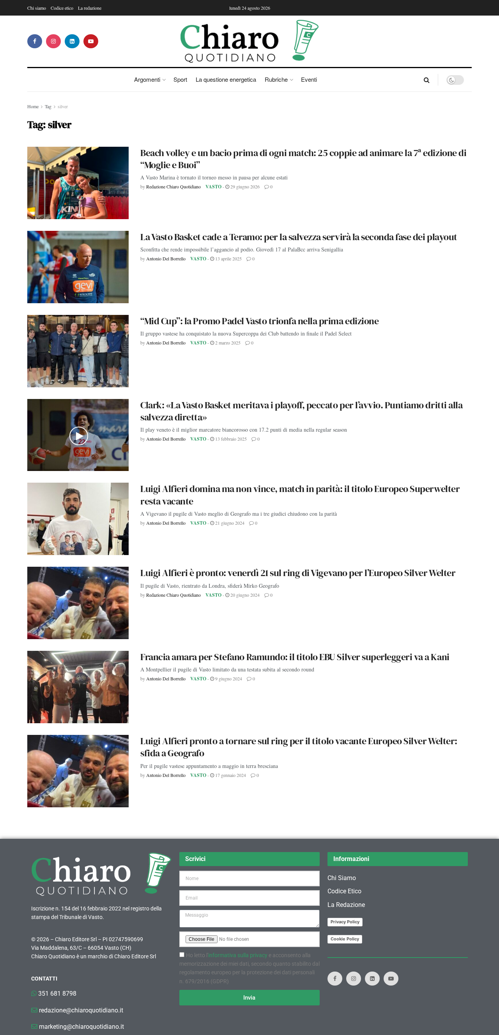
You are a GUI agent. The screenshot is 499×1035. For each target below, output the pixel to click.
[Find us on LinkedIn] (72, 41)
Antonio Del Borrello (166, 258)
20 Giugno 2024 (244, 595)
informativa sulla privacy (237, 955)
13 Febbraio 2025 (230, 439)
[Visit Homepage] (249, 41)
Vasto (213, 186)
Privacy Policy (345, 921)
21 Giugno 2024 (229, 523)
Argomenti (147, 79)
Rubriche (276, 79)
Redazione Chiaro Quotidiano (173, 186)
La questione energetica (226, 79)
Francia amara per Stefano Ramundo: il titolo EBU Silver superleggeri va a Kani (294, 656)
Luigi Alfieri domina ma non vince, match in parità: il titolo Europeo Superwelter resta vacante (300, 494)
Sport (180, 79)
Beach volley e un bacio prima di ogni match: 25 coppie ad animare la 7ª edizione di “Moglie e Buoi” (303, 158)
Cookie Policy (345, 939)
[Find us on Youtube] (90, 41)
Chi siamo (36, 8)
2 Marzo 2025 (227, 342)
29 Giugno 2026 (244, 186)
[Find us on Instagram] (53, 41)
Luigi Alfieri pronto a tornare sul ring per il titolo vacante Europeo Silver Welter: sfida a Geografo (298, 747)
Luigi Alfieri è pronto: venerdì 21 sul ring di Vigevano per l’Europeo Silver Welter (297, 572)
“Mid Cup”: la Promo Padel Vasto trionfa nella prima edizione (259, 321)
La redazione (89, 8)
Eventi (309, 79)
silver (63, 106)
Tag (48, 106)
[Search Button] (427, 79)
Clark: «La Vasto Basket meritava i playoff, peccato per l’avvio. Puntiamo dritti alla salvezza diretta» (301, 411)
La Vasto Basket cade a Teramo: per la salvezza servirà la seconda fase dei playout (298, 236)
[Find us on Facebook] (34, 41)
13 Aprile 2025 (228, 258)
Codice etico (62, 8)
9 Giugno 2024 (228, 678)
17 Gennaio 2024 (230, 775)
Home (33, 106)
